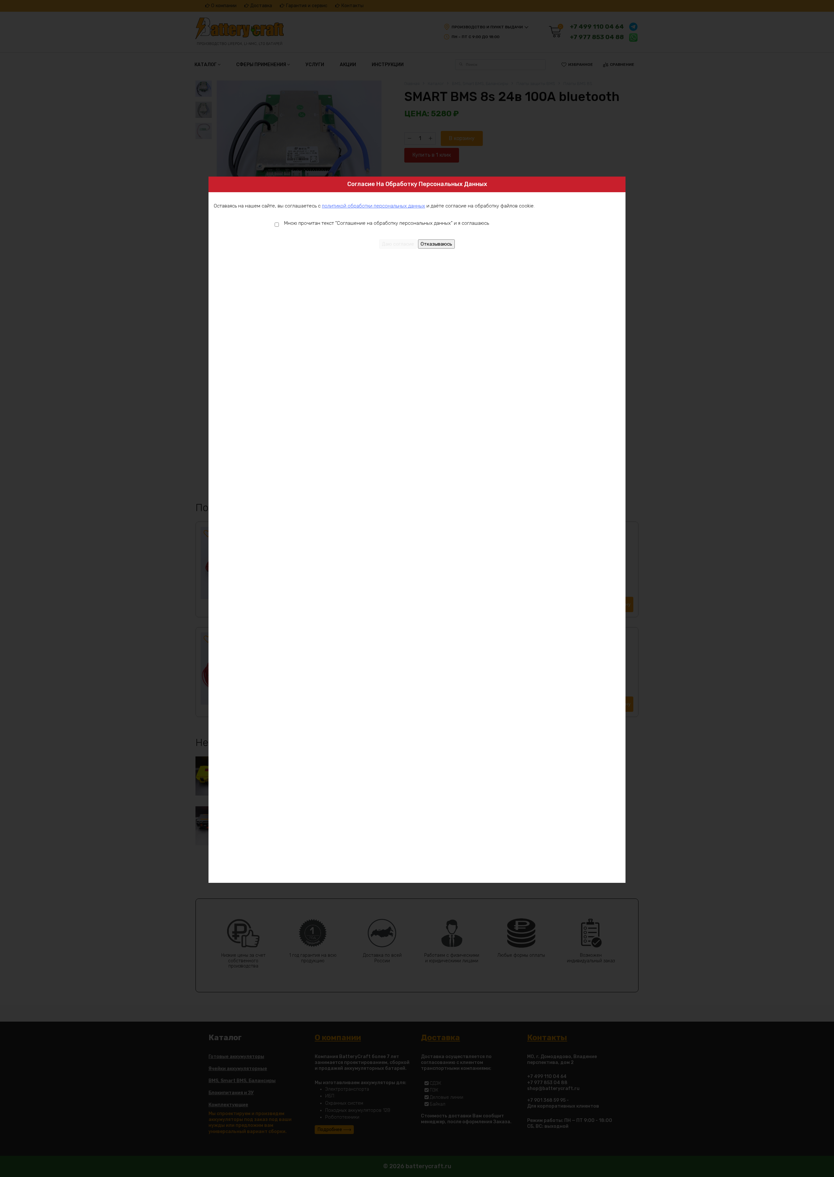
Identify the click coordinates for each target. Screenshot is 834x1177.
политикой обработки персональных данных (373, 206)
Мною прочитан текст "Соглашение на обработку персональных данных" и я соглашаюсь (386, 223)
